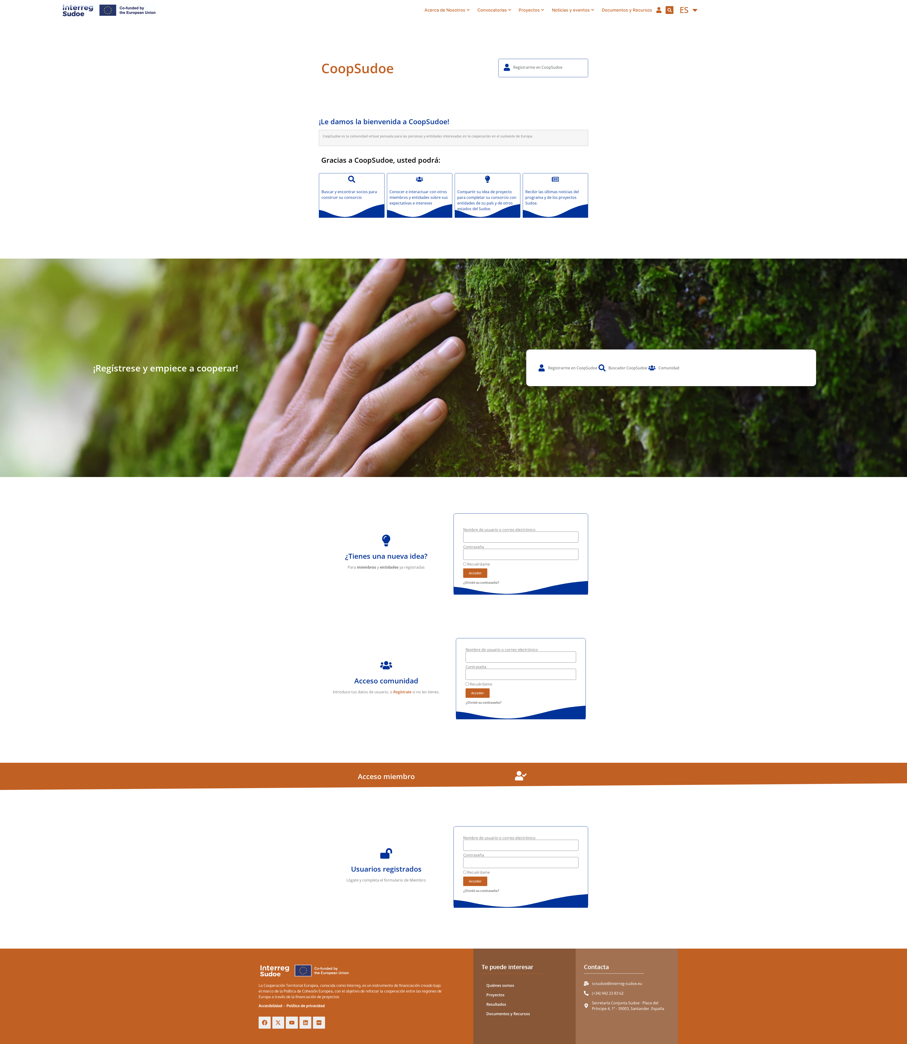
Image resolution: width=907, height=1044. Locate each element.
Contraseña (473, 547)
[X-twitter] (278, 1023)
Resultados (496, 1004)
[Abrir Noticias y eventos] (592, 10)
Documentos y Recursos (508, 1013)
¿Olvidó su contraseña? (481, 582)
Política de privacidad (306, 1005)
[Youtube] (292, 1023)
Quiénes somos (500, 985)
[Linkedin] (305, 1023)
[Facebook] (265, 1023)
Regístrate (402, 692)
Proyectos (495, 994)
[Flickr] (319, 1023)
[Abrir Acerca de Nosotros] (468, 10)
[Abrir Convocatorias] (509, 10)
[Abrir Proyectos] (542, 10)
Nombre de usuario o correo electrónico (499, 530)
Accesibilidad (270, 1005)
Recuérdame (478, 564)
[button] (669, 10)
